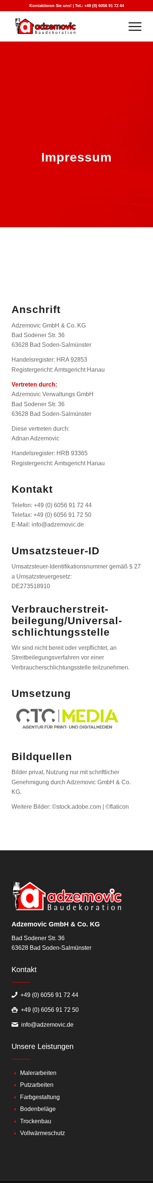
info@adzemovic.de (47, 1024)
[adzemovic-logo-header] (63, 26)
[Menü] (131, 26)
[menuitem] (131, 26)
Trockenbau (35, 1121)
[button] (13, 1169)
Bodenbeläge (38, 1109)
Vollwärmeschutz (42, 1133)
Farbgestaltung (40, 1097)
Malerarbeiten (38, 1073)
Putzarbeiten (36, 1085)
